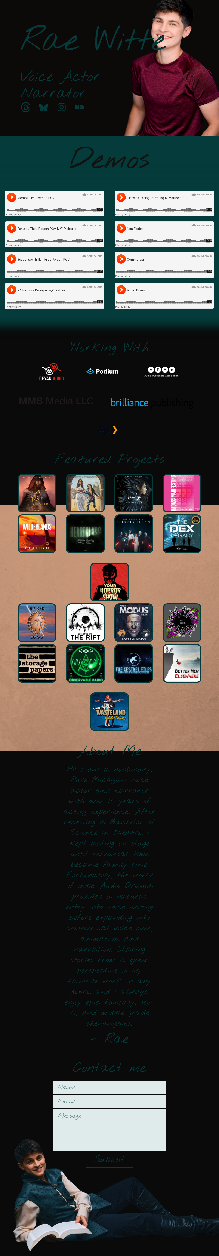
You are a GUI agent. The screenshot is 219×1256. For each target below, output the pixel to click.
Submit (109, 1159)
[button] (26, 107)
